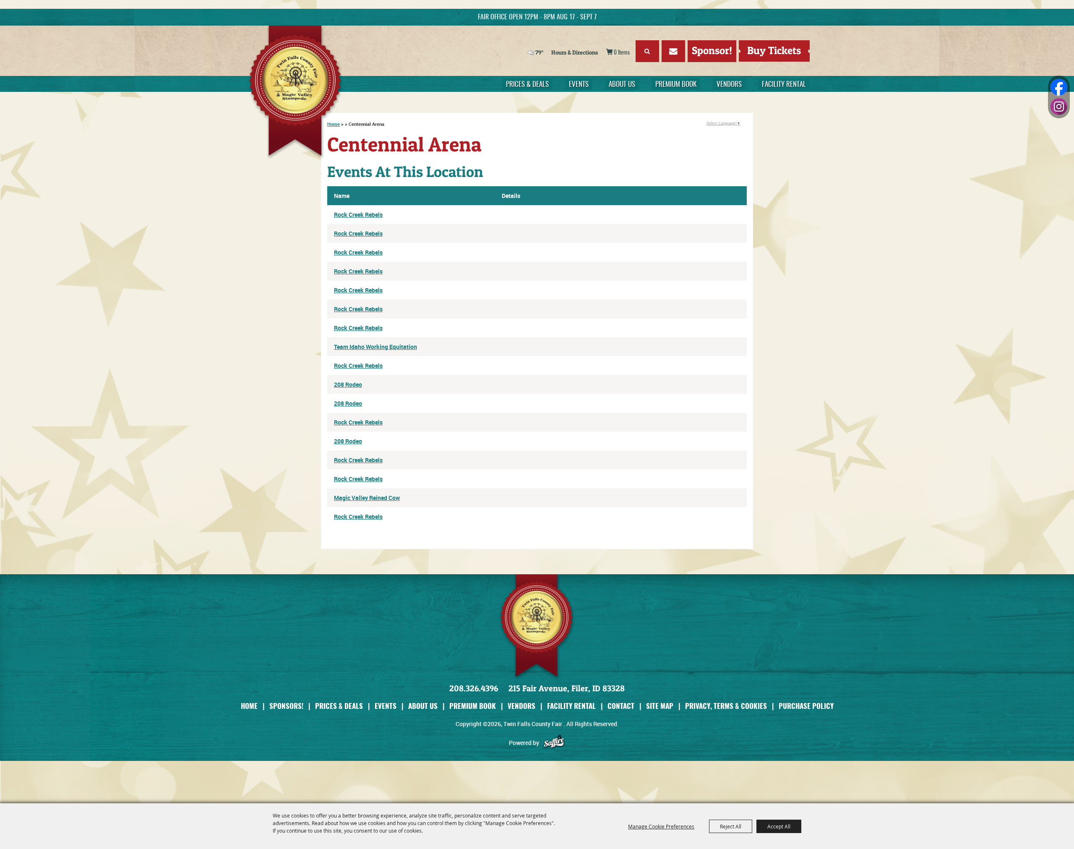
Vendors (729, 84)
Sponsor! (712, 50)
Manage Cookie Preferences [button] (661, 826)
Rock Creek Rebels (358, 215)
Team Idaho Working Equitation (375, 347)
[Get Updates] (673, 52)
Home (249, 706)
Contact (620, 706)
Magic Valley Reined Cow (367, 498)
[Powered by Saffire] (554, 743)
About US (622, 84)
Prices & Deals (527, 84)
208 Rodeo (348, 384)
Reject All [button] (730, 826)
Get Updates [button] (673, 51)
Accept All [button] (778, 826)
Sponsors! (286, 706)
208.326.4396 (473, 688)
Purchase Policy (806, 706)
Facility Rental (784, 84)
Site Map (659, 706)
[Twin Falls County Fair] (300, 93)
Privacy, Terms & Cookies (726, 706)
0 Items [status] (622, 53)
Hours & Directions (574, 52)
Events (579, 84)
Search (647, 51)
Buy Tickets (774, 50)
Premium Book (675, 84)
